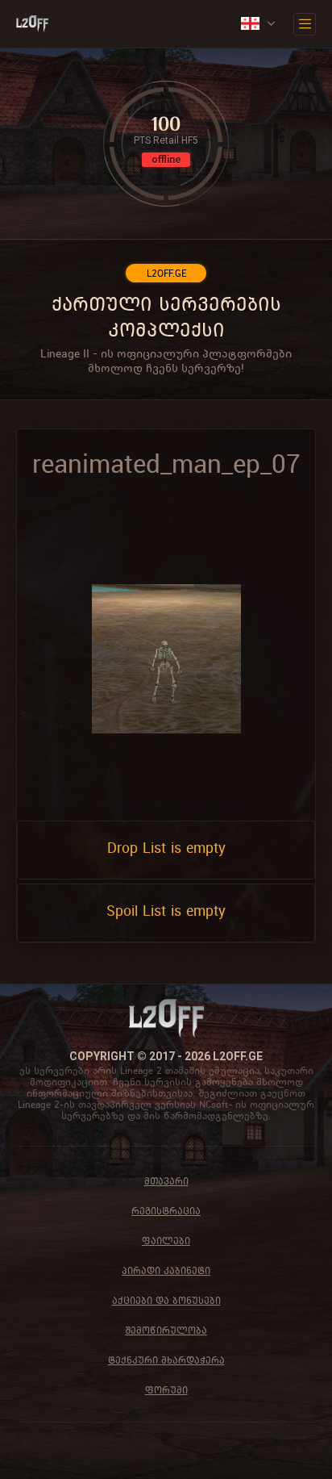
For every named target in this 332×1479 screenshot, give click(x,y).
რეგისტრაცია (166, 1211)
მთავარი (166, 1181)
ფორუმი (166, 1390)
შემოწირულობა (166, 1330)
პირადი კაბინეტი (166, 1270)
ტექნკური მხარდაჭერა (166, 1360)
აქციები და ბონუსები (166, 1300)
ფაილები (166, 1241)
